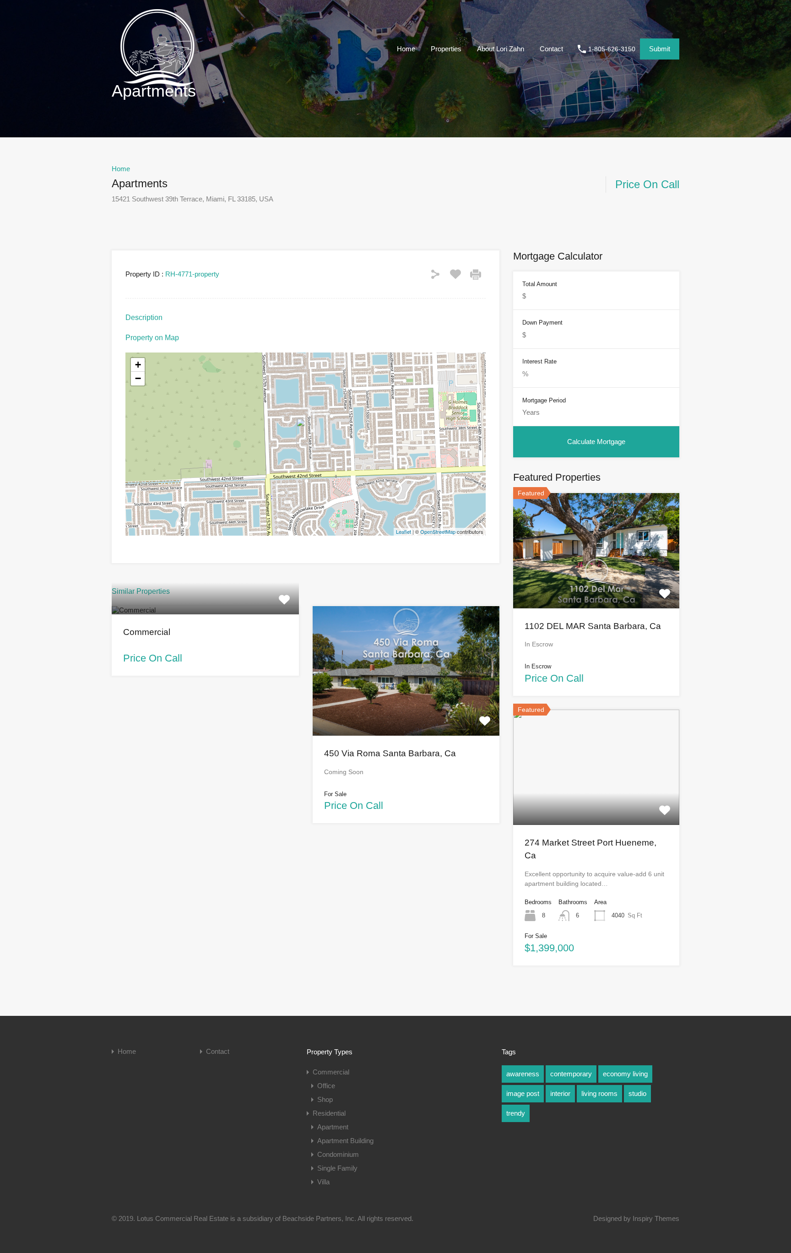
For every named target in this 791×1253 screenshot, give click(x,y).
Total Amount (539, 284)
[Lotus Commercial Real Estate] (157, 84)
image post (522, 1093)
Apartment (332, 1127)
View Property (205, 612)
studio (637, 1093)
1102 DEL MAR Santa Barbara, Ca (593, 626)
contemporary (571, 1074)
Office (326, 1086)
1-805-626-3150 (611, 49)
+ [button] (138, 364)
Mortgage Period (544, 400)
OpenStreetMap (437, 531)
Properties (446, 49)
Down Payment (542, 322)
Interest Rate (539, 361)
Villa (323, 1182)
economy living (625, 1074)
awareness (522, 1074)
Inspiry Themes (656, 1218)
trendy (515, 1113)
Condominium (338, 1154)
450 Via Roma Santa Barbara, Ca (390, 753)
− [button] (138, 378)
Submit (659, 49)
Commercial (146, 632)
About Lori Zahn (500, 49)
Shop (325, 1099)
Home (406, 49)
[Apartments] (305, 431)
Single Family (337, 1168)
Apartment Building (345, 1141)
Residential (329, 1113)
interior (560, 1093)
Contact (551, 49)
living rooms (599, 1093)
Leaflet (403, 531)
